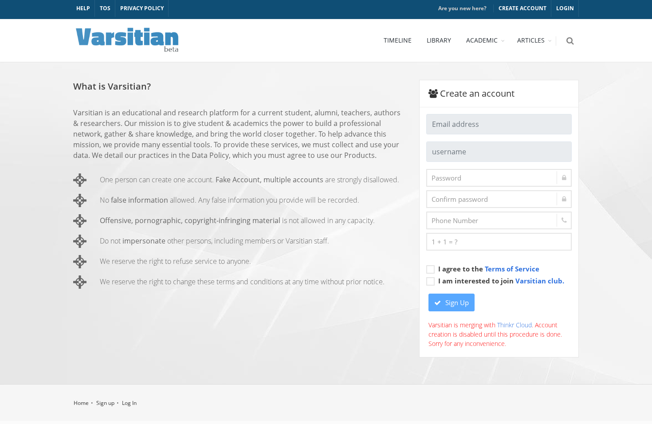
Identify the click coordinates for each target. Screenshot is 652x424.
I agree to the (488, 268)
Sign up (105, 403)
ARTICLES (531, 40)
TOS (105, 8)
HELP (83, 8)
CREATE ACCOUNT (522, 8)
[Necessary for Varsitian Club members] (499, 220)
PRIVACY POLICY (142, 8)
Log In (129, 403)
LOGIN (565, 8)
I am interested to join (501, 280)
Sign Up (456, 302)
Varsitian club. (539, 280)
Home (81, 403)
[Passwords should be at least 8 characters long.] (499, 178)
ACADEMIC (482, 40)
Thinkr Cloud (514, 325)
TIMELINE (398, 40)
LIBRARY (439, 40)
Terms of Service (512, 268)
